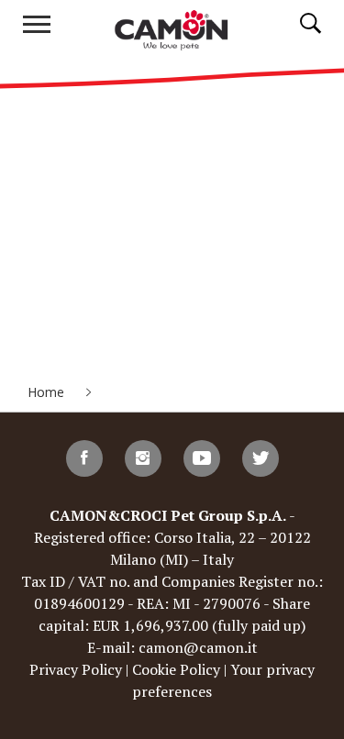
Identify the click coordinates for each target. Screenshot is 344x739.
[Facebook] (84, 458)
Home (48, 392)
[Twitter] (260, 458)
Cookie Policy (176, 669)
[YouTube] (201, 458)
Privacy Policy (75, 669)
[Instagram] (143, 458)
